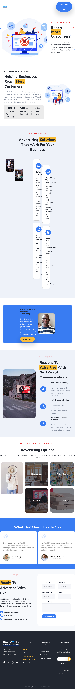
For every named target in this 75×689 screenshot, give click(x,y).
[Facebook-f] (4, 662)
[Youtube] (17, 662)
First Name (46, 582)
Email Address (47, 592)
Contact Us (26, 663)
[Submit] (69, 659)
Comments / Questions (50, 602)
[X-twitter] (8, 662)
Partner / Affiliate (45, 658)
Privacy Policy (44, 651)
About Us (26, 653)
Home (25, 649)
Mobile (60, 592)
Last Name (62, 582)
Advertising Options (29, 659)
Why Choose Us (28, 656)
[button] (52, 6)
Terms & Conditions (46, 655)
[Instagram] (13, 662)
